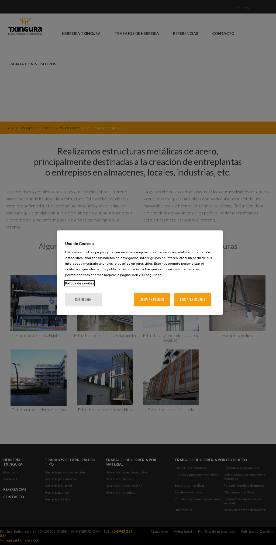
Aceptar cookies (152, 299)
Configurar (83, 299)
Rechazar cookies (192, 299)
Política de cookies (79, 283)
